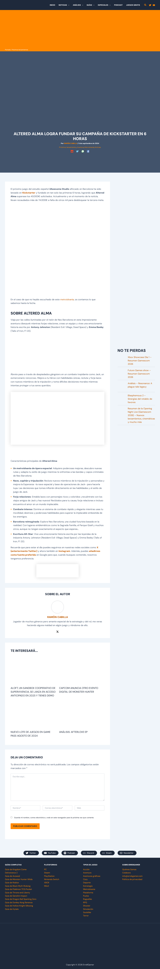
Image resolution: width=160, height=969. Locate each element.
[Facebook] (88, 151)
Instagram (64, 551)
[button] (68, 5)
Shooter (86, 905)
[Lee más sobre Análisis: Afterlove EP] (81, 714)
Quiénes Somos (129, 869)
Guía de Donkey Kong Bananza (18, 902)
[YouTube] (154, 5)
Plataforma (88, 892)
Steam (47, 872)
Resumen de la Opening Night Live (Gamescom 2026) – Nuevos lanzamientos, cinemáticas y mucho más (141, 415)
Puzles (86, 896)
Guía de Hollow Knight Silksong (19, 905)
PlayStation (49, 876)
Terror (86, 915)
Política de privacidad (132, 879)
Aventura (80, 147)
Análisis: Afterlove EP (73, 732)
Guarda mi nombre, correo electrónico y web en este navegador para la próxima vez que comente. (54, 817)
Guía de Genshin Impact (16, 896)
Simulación (88, 909)
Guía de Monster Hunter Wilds (18, 879)
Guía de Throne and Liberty (17, 892)
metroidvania (67, 299)
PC (45, 869)
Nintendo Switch (51, 879)
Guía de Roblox (12, 882)
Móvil (46, 886)
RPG (85, 902)
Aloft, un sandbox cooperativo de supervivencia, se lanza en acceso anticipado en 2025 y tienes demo (33, 691)
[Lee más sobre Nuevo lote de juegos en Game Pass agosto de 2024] (33, 714)
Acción (86, 869)
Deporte (87, 882)
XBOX (46, 882)
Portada (8, 50)
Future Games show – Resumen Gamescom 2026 (139, 374)
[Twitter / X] (57, 631)
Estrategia (87, 886)
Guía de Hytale (12, 909)
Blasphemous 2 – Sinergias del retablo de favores (140, 399)
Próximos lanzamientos (20, 50)
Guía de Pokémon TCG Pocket (18, 889)
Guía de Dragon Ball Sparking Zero (20, 899)
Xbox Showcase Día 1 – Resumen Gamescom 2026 (140, 360)
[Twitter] (150, 5)
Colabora (126, 872)
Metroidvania (89, 147)
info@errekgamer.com (132, 876)
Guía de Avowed (12, 876)
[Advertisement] (80, 29)
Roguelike (87, 899)
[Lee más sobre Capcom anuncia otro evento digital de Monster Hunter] (81, 670)
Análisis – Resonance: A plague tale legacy (140, 385)
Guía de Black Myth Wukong (17, 886)
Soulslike (87, 912)
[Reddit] (72, 151)
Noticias (98, 147)
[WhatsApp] (83, 151)
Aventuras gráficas (91, 876)
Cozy (85, 879)
